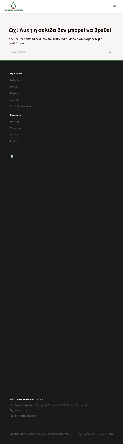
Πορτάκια (15, 93)
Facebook (15, 134)
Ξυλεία (14, 99)
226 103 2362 (21, 410)
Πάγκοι (14, 86)
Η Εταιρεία (16, 121)
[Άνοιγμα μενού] (115, 6)
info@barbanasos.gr (25, 415)
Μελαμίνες (15, 80)
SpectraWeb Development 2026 (96, 434)
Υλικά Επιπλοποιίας (21, 106)
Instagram (15, 141)
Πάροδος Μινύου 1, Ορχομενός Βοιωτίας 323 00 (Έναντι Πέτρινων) (51, 405)
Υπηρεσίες (16, 128)
